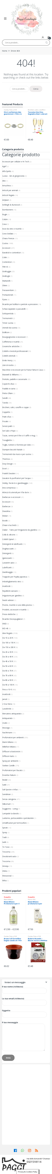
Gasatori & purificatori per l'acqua (16, 478)
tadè (4, 842)
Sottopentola (7, 313)
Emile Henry (7, 360)
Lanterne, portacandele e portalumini (18, 818)
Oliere (4, 285)
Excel (4, 468)
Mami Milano (7, 742)
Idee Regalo (7, 633)
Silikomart (6, 804)
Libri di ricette (8, 365)
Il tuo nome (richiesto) (12, 986)
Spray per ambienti (10, 761)
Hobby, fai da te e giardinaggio (15, 483)
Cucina (6, 110)
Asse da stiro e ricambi (11, 228)
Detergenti (6, 553)
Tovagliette (7, 440)
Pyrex (4, 299)
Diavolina (6, 511)
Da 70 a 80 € (7, 675)
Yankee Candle (8, 765)
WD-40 (5, 628)
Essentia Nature (9, 775)
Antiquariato (7, 718)
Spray (4, 832)
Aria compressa (8, 487)
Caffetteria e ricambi (10, 341)
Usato (4, 723)
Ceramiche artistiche (10, 346)
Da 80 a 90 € (7, 680)
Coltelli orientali (8, 356)
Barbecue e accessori (11, 497)
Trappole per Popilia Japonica (14, 576)
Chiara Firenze (8, 238)
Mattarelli (6, 281)
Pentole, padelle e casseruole (14, 379)
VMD (4, 623)
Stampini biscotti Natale (12, 449)
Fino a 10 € (13, 110)
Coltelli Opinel (8, 539)
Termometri (7, 318)
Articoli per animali (10, 190)
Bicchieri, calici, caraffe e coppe (15, 407)
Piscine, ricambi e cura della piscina (17, 605)
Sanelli (5, 398)
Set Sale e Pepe (8, 430)
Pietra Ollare (7, 393)
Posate (5, 421)
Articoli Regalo (8, 195)
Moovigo (6, 727)
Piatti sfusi (6, 416)
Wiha (4, 880)
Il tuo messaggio (10, 1022)
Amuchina (6, 185)
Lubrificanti (6, 567)
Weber (5, 516)
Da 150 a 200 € (8, 647)
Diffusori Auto (8, 756)
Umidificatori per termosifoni (14, 823)
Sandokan (6, 794)
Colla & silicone (8, 534)
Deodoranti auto (9, 856)
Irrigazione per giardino (12, 595)
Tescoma (6, 851)
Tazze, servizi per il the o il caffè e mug (18, 435)
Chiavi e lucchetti (9, 525)
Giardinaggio (7, 572)
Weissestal (6, 875)
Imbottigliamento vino (11, 581)
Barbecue (6, 506)
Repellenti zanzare (10, 591)
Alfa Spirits (6, 171)
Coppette (6, 412)
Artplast (5, 200)
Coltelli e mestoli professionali (15, 351)
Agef (4, 166)
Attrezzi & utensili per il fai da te (15, 492)
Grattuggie (6, 271)
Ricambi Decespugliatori (12, 619)
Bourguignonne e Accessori (14, 337)
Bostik (5, 520)
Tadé (4, 837)
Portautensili (7, 295)
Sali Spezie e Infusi (10, 789)
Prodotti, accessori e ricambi (14, 609)
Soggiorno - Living (9, 808)
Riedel (4, 780)
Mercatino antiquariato (12, 713)
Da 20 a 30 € (7, 652)
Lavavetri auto (8, 562)
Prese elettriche (8, 614)
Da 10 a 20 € (7, 638)
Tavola (5, 402)
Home (4, 51)
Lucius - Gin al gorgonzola (13, 176)
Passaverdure (8, 290)
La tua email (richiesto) (13, 998)
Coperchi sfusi (8, 384)
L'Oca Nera (7, 704)
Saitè (4, 784)
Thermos (6, 459)
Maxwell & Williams (10, 374)
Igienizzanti (7, 558)
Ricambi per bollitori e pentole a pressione (20, 304)
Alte (3, 181)
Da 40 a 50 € (7, 661)
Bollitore (5, 332)
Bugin (4, 214)
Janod (4, 699)
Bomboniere (7, 209)
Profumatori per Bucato (12, 770)
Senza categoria (9, 799)
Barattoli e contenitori (11, 252)
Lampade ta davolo (10, 813)
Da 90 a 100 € (8, 684)
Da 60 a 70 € (7, 670)
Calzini (5, 219)
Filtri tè (5, 266)
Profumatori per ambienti (13, 737)
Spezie (5, 827)
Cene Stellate (7, 233)
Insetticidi (6, 586)
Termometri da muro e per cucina (16, 454)
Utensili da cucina (9, 327)
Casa (4, 224)
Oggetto (6, 1010)
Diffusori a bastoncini (11, 751)
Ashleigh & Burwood (11, 204)
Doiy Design (7, 463)
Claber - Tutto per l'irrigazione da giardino (19, 530)
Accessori (6, 248)
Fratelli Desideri (8, 473)
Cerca (35, 89)
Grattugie (6, 276)
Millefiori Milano (9, 746)
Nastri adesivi (8, 600)
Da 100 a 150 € (8, 642)
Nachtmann (7, 732)
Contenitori (7, 262)
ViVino (4, 871)
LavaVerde (6, 708)
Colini (4, 257)
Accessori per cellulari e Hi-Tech (15, 161)
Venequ (5, 866)
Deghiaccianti (8, 548)
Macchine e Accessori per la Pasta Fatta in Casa (22, 370)
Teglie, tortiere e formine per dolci (16, 445)
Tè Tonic (6, 847)
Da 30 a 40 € (7, 656)
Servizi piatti (7, 426)
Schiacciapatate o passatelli (13, 309)
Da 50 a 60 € (7, 666)
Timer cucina (7, 323)
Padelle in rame (8, 388)
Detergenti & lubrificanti (12, 544)
